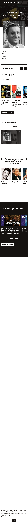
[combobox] (14, 79)
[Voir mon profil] (25, 2)
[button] (19, 132)
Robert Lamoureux (5, 183)
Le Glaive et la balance (5, 101)
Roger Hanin (16, 182)
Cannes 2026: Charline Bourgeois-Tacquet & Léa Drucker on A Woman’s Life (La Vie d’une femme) (10, 231)
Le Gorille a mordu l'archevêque (16, 102)
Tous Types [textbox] (6, 79)
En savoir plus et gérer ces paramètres (11, 517)
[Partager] (21, 68)
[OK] (14, 520)
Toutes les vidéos (7, 244)
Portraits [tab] (14, 126)
